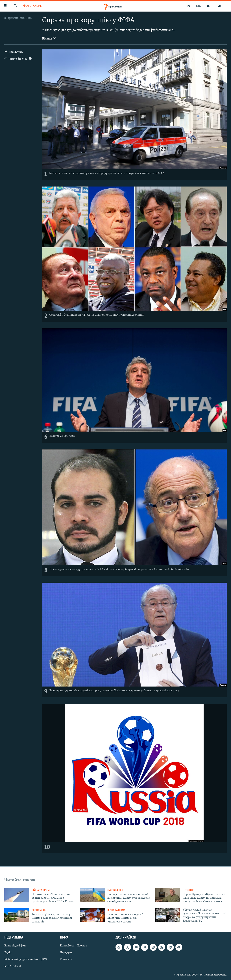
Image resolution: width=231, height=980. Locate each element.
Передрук (66, 952)
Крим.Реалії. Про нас (73, 945)
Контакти (66, 959)
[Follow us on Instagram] (153, 947)
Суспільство (115, 890)
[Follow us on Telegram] (144, 947)
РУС (188, 6)
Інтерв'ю (188, 890)
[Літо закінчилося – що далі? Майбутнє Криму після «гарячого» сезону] (92, 915)
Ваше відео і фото (15, 945)
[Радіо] (219, 6)
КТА (198, 6)
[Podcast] (170, 947)
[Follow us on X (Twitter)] (127, 947)
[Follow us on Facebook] (119, 947)
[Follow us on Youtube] (136, 947)
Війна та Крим (41, 890)
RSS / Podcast (12, 966)
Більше (47, 38)
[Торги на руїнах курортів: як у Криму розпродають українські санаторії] (16, 915)
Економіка (38, 910)
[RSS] (161, 947)
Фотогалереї (33, 6)
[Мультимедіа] (208, 6)
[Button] (14, 52)
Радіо (7, 952)
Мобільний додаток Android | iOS (25, 959)
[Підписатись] (178, 947)
